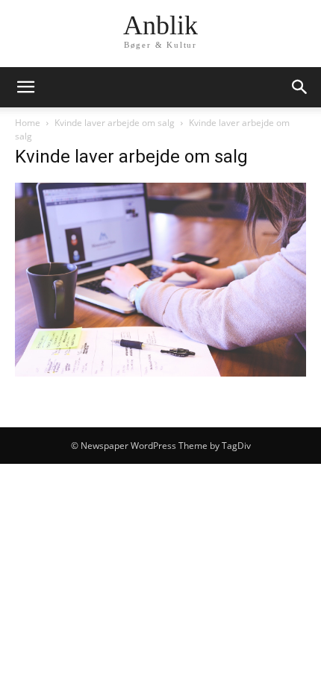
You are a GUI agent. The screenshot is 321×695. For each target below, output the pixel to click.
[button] (25, 87)
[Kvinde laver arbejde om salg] (160, 372)
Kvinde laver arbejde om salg (114, 122)
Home (27, 122)
